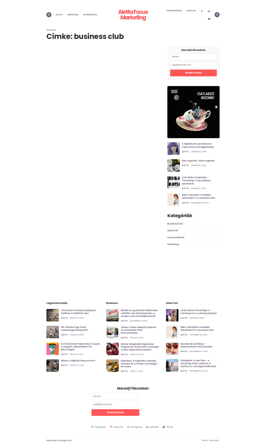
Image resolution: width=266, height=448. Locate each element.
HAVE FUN (191, 10)
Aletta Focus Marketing (133, 14)
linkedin (154, 427)
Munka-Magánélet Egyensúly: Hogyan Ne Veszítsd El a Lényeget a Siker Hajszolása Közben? (140, 346)
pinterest (118, 427)
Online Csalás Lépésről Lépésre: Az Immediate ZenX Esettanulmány (139, 330)
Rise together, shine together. (198, 160)
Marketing (73, 14)
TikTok (169, 427)
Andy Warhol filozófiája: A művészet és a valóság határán (199, 312)
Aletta (59, 14)
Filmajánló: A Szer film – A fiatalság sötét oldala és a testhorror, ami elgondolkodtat (198, 363)
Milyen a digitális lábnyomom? (78, 360)
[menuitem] (209, 18)
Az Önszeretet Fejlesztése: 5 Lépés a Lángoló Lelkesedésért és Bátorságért (80, 346)
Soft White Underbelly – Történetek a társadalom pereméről (196, 180)
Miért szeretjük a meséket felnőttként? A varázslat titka (198, 196)
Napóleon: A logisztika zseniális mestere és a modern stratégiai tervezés (139, 363)
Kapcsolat (214, 440)
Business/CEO (90, 14)
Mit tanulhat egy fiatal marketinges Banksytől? (74, 329)
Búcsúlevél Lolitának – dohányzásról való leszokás (196, 345)
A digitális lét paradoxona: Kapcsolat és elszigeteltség (197, 145)
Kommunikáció (174, 10)
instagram (136, 427)
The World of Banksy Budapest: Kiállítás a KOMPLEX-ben (78, 312)
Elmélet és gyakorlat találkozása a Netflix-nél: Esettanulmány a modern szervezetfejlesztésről (139, 313)
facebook (100, 427)
